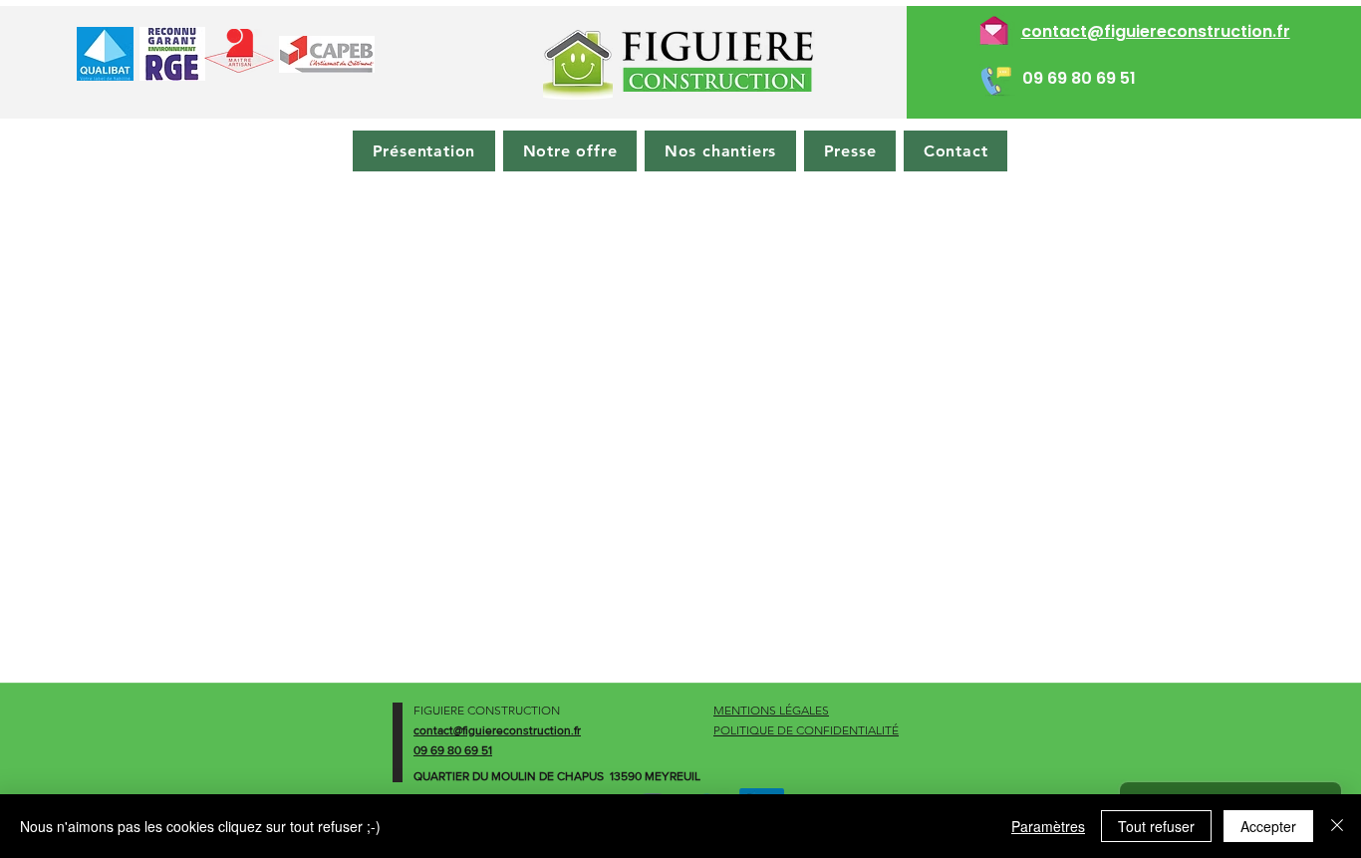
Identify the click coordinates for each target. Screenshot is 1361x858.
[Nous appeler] (993, 78)
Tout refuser (1156, 826)
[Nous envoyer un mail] (993, 27)
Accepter (1268, 826)
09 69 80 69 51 (1079, 78)
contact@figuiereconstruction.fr (1155, 31)
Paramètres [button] (1048, 826)
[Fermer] (1337, 826)
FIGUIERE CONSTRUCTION (486, 710)
